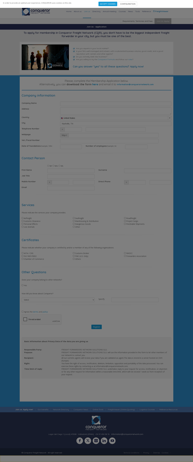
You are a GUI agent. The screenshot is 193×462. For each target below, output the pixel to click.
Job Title (26, 176)
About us (78, 11)
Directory (96, 11)
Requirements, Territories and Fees (138, 21)
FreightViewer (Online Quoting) (121, 409)
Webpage (26, 134)
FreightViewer (161, 11)
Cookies (165, 453)
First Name (27, 170)
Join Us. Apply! (163, 21)
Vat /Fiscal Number (31, 140)
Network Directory (61, 409)
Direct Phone (104, 181)
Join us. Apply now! (24, 409)
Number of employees (96, 146)
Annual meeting (109, 11)
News (130, 11)
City (23, 123)
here (95, 84)
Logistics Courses (147, 409)
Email (24, 187)
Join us (87, 11)
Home (68, 11)
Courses (122, 11)
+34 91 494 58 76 (102, 434)
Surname (102, 170)
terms (35, 311)
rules (130, 59)
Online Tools (98, 409)
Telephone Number (30, 129)
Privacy (146, 453)
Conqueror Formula (106, 59)
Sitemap (156, 453)
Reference (146, 11)
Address (25, 109)
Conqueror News (81, 409)
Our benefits (43, 409)
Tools (137, 11)
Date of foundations (31, 146)
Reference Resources (168, 409)
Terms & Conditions (131, 453)
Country (25, 117)
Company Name (29, 103)
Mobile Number (29, 181)
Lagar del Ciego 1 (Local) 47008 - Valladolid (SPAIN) (71, 434)
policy (45, 311)
